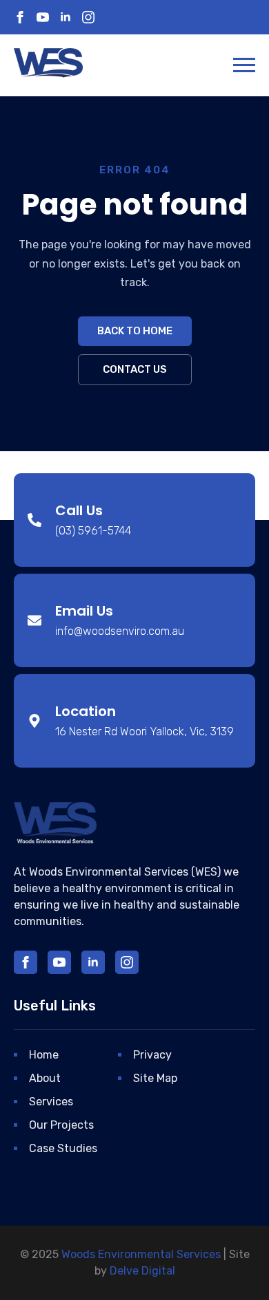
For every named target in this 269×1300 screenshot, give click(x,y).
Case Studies (63, 1148)
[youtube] (43, 17)
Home (44, 1054)
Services (51, 1101)
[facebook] (20, 17)
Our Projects (61, 1124)
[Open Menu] (244, 65)
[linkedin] (65, 17)
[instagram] (88, 17)
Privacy (152, 1054)
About (45, 1078)
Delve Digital (142, 1270)
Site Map (155, 1078)
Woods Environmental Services (141, 1254)
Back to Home (134, 331)
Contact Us (135, 369)
